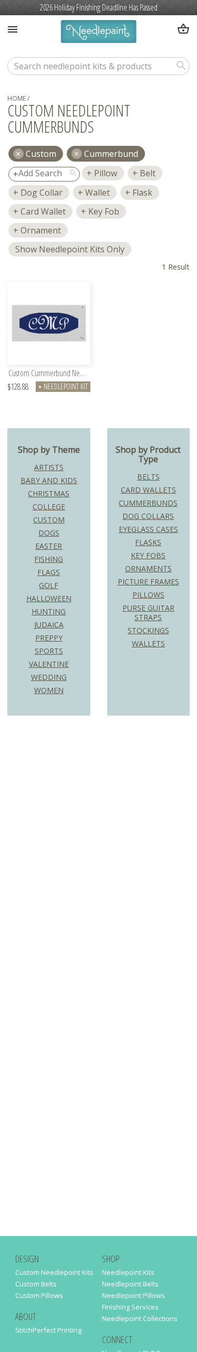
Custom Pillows (39, 1295)
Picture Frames (148, 582)
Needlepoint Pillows (133, 1295)
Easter (48, 546)
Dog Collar (41, 192)
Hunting (49, 611)
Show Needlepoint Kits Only (70, 249)
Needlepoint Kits (128, 1272)
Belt (147, 173)
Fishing (48, 559)
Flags (48, 572)
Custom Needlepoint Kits (54, 1272)
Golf (48, 585)
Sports (49, 651)
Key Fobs (148, 555)
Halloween (48, 598)
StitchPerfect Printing (48, 1330)
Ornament (40, 230)
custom (41, 153)
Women (49, 690)
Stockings (148, 630)
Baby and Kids (48, 480)
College (49, 507)
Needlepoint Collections (140, 1318)
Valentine (49, 664)
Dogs (48, 533)
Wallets (148, 643)
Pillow (105, 173)
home (16, 98)
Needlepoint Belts (130, 1284)
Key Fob (103, 211)
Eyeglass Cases (148, 529)
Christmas (48, 493)
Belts (148, 477)
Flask (142, 192)
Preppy (49, 638)
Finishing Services (130, 1307)
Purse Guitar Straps (148, 612)
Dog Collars (148, 516)
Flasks (148, 542)
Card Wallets (148, 490)
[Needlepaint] (98, 33)
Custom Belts (36, 1284)
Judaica (49, 625)
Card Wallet (43, 211)
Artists (49, 467)
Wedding (49, 677)
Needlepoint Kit (63, 386)
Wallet (97, 192)
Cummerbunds (148, 503)
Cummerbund (111, 153)
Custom (49, 520)
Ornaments (148, 568)
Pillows (148, 595)
